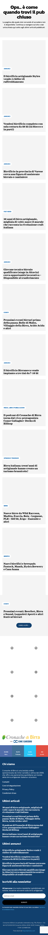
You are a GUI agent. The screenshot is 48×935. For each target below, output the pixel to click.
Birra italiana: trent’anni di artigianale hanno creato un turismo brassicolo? (20, 468)
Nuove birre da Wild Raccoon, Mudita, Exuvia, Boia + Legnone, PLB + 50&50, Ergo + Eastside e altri (23, 517)
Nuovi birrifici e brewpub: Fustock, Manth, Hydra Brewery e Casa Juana (23, 566)
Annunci (7, 69)
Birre (6, 506)
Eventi (6, 312)
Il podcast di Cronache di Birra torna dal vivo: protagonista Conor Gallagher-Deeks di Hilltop (22, 419)
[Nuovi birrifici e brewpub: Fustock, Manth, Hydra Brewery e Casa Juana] (24, 544)
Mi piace (6, 746)
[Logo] (21, 739)
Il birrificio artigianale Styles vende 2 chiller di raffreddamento (21, 79)
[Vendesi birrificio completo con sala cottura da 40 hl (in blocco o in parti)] (24, 104)
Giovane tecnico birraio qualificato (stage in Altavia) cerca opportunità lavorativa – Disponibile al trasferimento (22, 273)
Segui (18, 746)
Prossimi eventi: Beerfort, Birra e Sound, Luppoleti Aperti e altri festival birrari (23, 614)
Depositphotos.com (28, 931)
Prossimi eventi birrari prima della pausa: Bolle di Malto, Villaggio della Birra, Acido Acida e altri (23, 324)
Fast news (7, 211)
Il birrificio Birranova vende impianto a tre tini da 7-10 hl (21, 372)
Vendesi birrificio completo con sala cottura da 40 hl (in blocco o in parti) (23, 126)
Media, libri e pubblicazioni (14, 408)
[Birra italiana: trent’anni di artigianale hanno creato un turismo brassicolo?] (24, 446)
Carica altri (23, 625)
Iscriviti (42, 746)
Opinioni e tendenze (11, 458)
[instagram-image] (12, 648)
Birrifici (7, 556)
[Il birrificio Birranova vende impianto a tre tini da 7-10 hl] (24, 350)
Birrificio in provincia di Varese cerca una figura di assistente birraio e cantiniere (23, 174)
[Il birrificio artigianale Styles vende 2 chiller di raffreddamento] (24, 56)
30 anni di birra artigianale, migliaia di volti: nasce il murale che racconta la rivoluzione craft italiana (23, 223)
